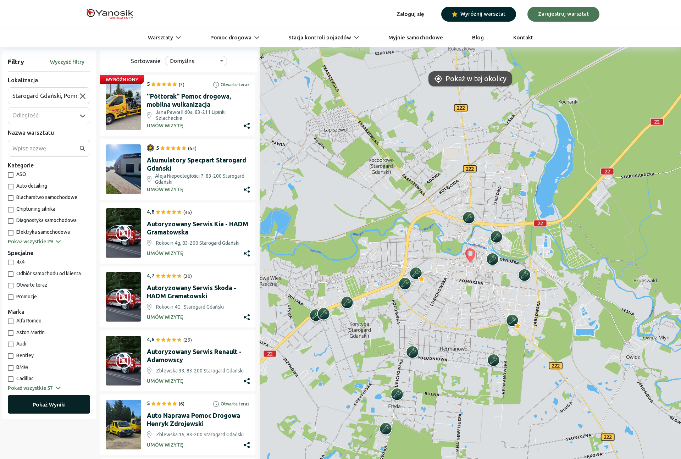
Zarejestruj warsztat (563, 14)
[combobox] (46, 96)
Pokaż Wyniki (49, 405)
